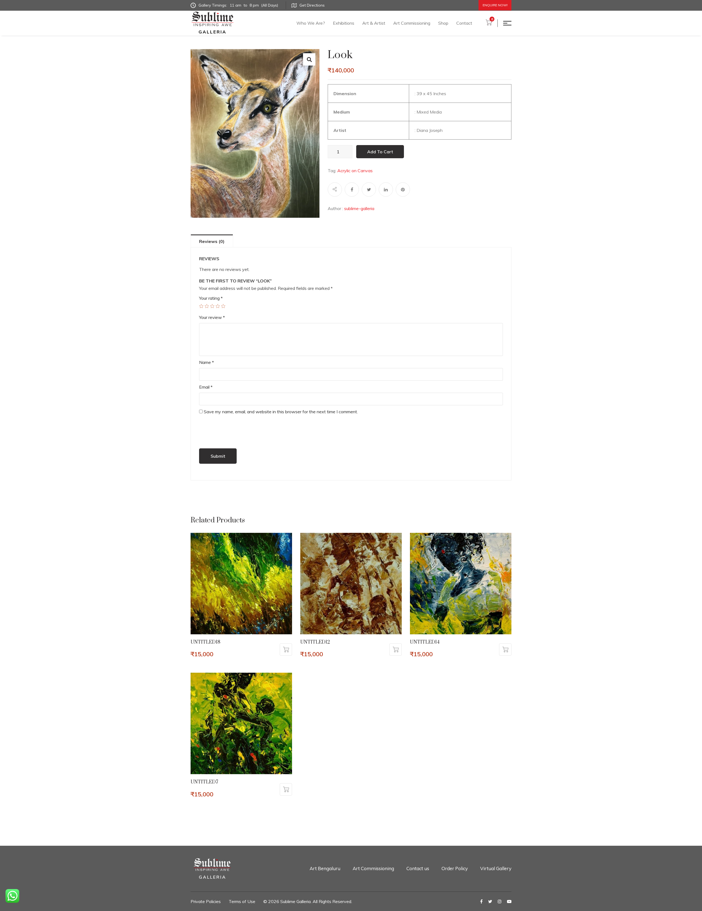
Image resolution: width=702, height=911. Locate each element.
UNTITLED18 (205, 642)
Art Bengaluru (325, 868)
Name (206, 362)
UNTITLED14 (425, 642)
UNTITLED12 (315, 642)
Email (206, 387)
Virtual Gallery (495, 868)
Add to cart (380, 151)
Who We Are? (310, 23)
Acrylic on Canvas (355, 170)
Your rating (211, 298)
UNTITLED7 (204, 782)
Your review (212, 317)
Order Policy (454, 868)
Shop (443, 23)
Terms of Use (242, 901)
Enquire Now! (495, 5)
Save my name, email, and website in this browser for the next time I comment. (281, 411)
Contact (464, 23)
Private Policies (206, 901)
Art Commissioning (411, 23)
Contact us (417, 868)
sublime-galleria (359, 208)
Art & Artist (373, 23)
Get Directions (312, 5)
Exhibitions (343, 23)
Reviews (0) (212, 241)
